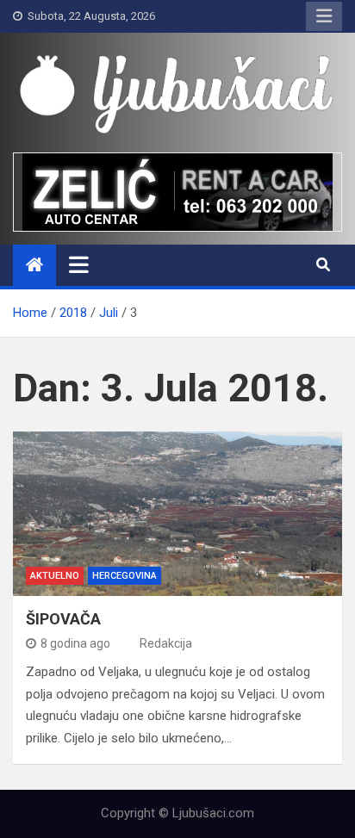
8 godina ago (75, 643)
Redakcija (166, 643)
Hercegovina (124, 575)
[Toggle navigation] (79, 264)
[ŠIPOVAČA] (177, 513)
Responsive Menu (324, 16)
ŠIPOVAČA (63, 619)
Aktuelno (54, 575)
